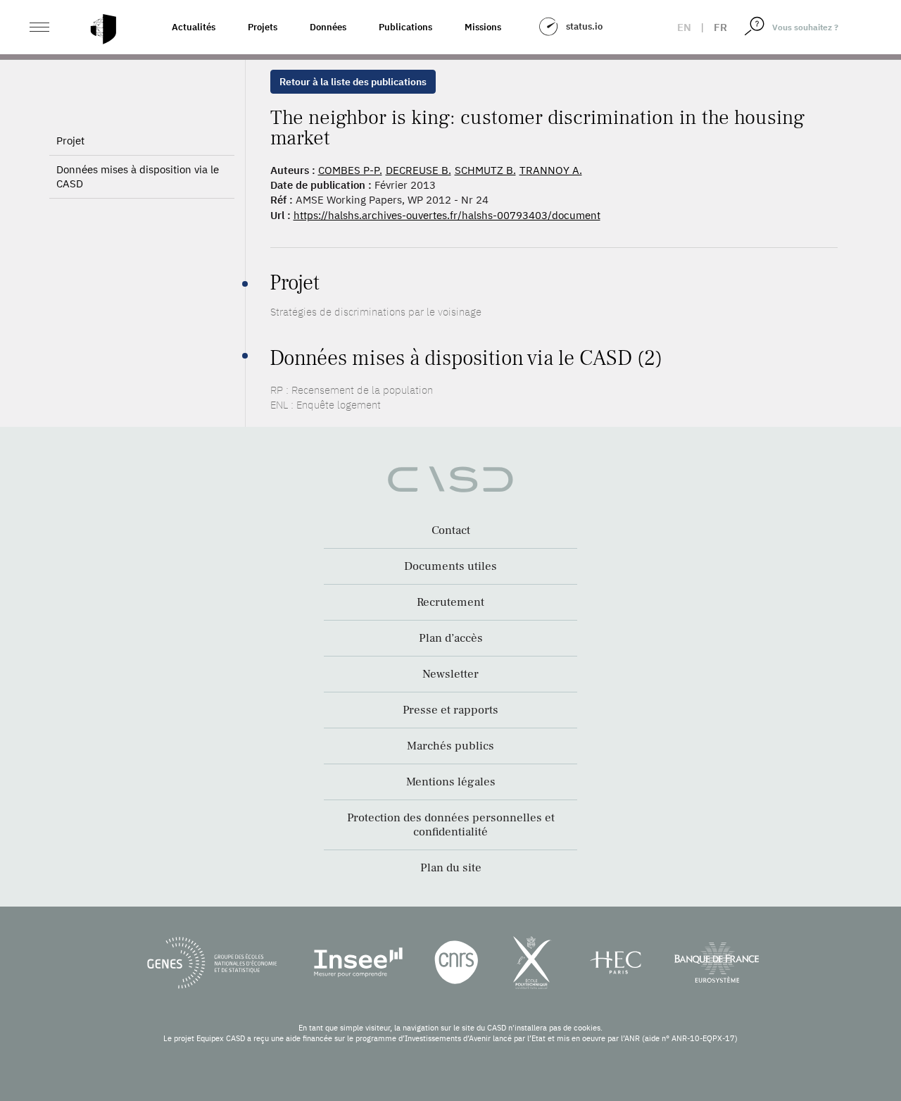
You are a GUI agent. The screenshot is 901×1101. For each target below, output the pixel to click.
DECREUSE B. (418, 170)
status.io (584, 26)
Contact (450, 530)
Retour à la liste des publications (353, 81)
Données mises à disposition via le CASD (137, 176)
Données (328, 27)
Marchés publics (450, 746)
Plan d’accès (451, 638)
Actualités (193, 27)
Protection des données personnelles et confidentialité (451, 825)
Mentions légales (451, 782)
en (684, 27)
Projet (70, 140)
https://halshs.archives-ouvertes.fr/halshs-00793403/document (447, 215)
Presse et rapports (450, 710)
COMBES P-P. (350, 170)
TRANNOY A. (550, 170)
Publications (405, 27)
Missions (483, 27)
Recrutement (450, 602)
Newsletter (450, 674)
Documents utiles (450, 566)
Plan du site (450, 868)
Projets (262, 27)
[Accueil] (103, 29)
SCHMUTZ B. (485, 170)
